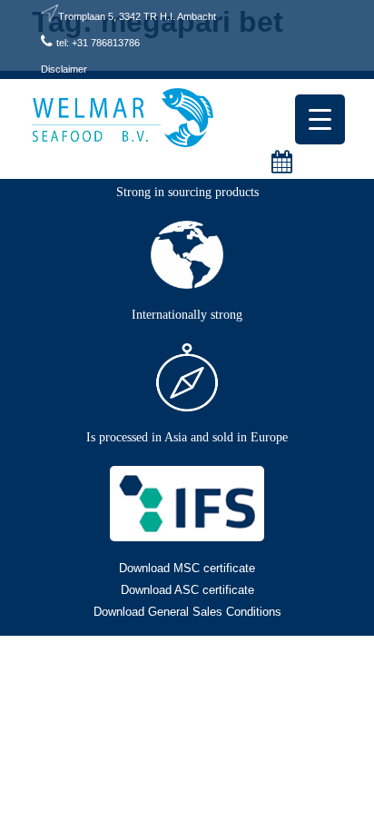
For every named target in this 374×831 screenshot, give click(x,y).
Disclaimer (64, 69)
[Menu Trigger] (320, 119)
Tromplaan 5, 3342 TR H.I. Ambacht (137, 16)
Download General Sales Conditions (187, 611)
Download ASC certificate (187, 590)
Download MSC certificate (187, 568)
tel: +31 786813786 (98, 42)
